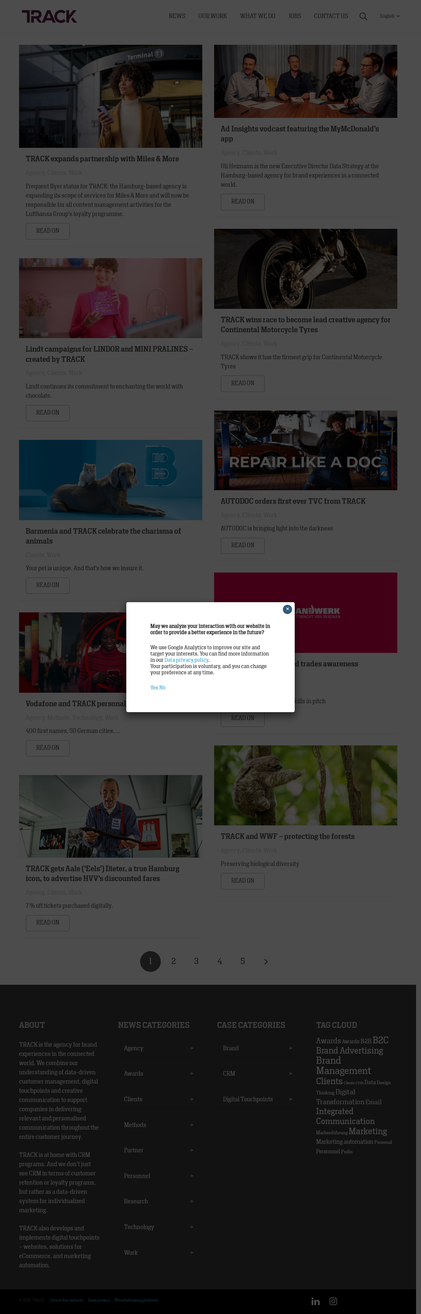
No (162, 687)
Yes (154, 687)
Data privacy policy (186, 660)
